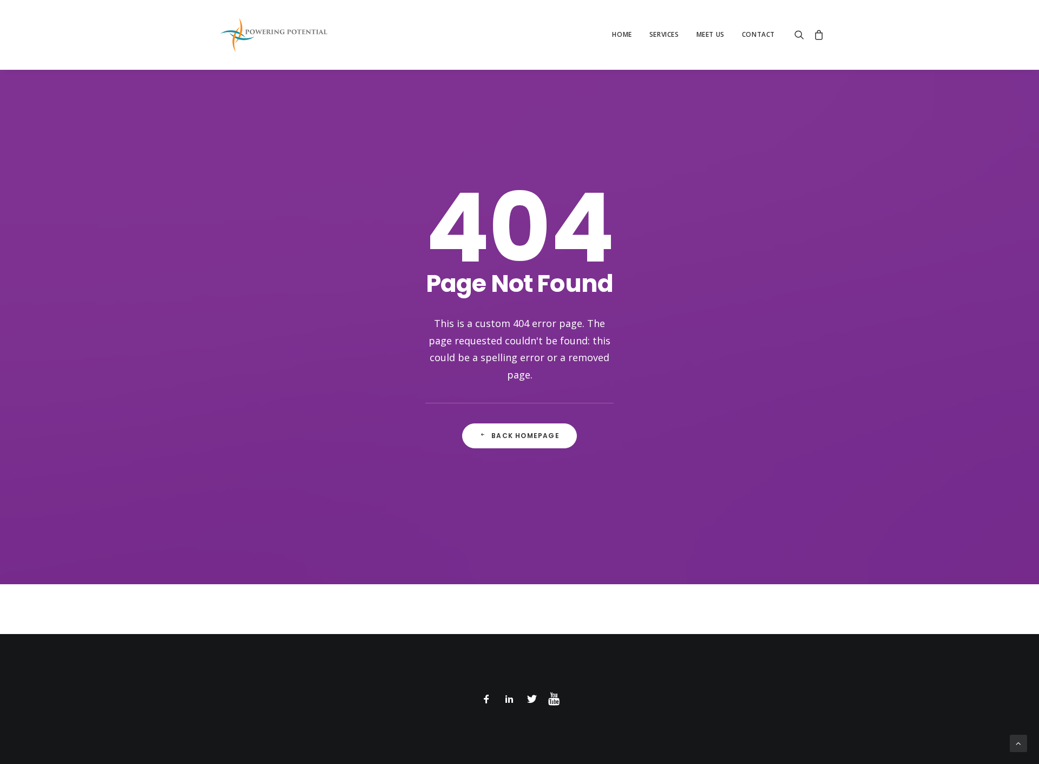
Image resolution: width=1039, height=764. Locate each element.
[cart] (817, 34)
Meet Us (710, 34)
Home (622, 34)
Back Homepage (525, 435)
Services (664, 34)
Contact (758, 34)
